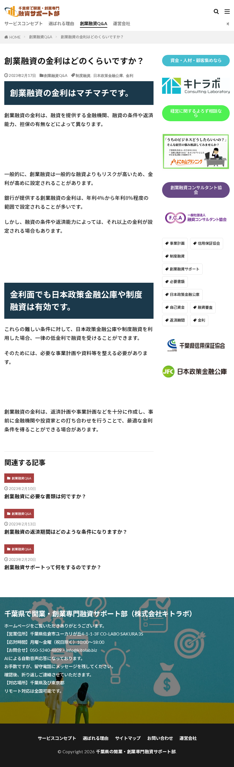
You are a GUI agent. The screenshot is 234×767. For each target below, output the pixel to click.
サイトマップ (128, 738)
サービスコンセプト (23, 23)
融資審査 (205, 307)
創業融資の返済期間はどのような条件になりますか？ (66, 532)
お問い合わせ (160, 738)
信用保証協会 (209, 243)
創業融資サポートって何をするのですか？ (53, 567)
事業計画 (177, 243)
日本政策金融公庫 (108, 75)
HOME (15, 37)
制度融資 (83, 75)
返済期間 (177, 320)
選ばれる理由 (61, 23)
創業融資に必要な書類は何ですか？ (45, 496)
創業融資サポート (184, 269)
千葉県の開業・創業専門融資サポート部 (135, 751)
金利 (129, 75)
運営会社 (121, 23)
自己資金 (177, 307)
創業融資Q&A (93, 23)
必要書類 (177, 281)
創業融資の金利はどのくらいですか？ (92, 37)
